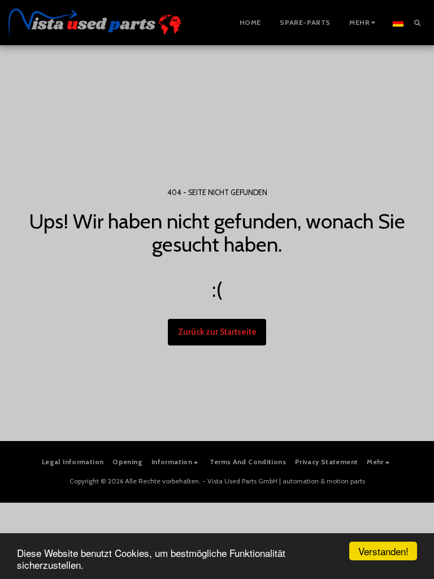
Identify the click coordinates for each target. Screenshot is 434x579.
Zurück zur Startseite (217, 332)
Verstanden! (383, 551)
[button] (417, 22)
